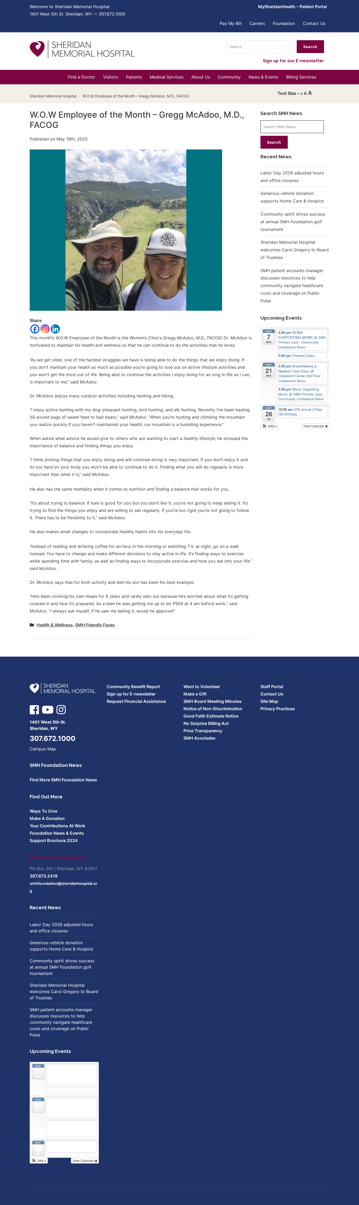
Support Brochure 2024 (54, 840)
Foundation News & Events (57, 833)
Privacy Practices (277, 708)
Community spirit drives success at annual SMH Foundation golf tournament (292, 221)
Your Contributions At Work (57, 825)
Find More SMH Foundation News (63, 779)
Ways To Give (43, 811)
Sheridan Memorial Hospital (53, 96)
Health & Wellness (55, 624)
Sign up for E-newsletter (131, 694)
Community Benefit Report (133, 686)
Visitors (110, 77)
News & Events (263, 77)
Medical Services (166, 77)
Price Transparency (202, 730)
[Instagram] (45, 329)
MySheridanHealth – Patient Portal (292, 6)
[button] (269, 426)
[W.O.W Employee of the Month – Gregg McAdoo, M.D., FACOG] (126, 229)
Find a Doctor (81, 77)
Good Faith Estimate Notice (210, 716)
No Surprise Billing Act (206, 723)
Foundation (284, 23)
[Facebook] (34, 329)
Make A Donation (47, 818)
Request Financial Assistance (136, 701)
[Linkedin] (55, 329)
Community (229, 77)
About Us (200, 77)
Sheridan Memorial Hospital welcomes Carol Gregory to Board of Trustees (294, 250)
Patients (134, 77)
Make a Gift (195, 694)
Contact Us (314, 23)
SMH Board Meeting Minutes (212, 701)
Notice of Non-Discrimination (212, 708)
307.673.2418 (44, 876)
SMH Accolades (199, 738)
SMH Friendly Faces (95, 624)
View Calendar (314, 426)
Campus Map (43, 748)
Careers (257, 23)
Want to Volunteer (201, 686)
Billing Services (301, 77)
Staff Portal (271, 686)
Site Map (269, 701)
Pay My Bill (231, 23)
